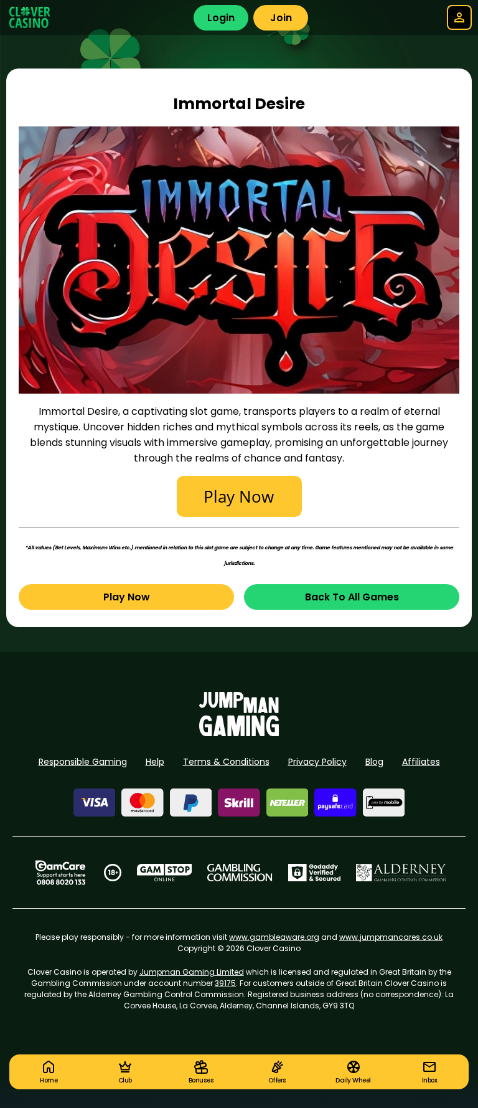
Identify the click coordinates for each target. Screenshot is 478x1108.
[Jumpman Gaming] (239, 733)
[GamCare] (60, 872)
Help (155, 761)
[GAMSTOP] (164, 872)
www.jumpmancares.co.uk (391, 937)
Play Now (126, 597)
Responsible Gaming (83, 761)
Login (221, 18)
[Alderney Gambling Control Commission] (401, 872)
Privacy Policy (317, 761)
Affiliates (421, 761)
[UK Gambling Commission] (239, 872)
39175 (225, 983)
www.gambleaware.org (274, 937)
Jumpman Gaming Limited (191, 972)
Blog (374, 761)
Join (281, 18)
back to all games (352, 597)
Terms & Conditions (226, 761)
